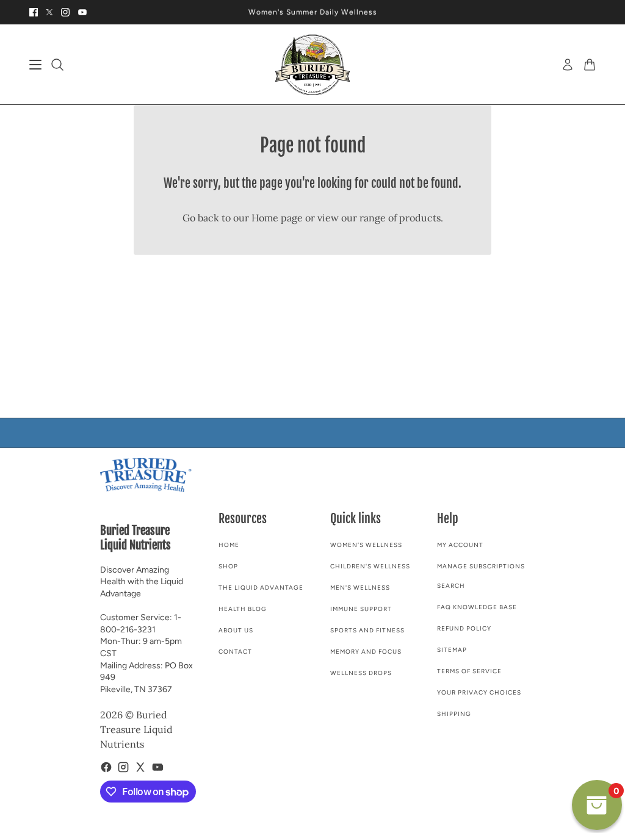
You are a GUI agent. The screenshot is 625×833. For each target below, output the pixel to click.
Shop (228, 566)
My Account (460, 545)
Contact (235, 652)
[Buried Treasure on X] (140, 767)
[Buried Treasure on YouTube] (157, 767)
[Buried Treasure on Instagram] (123, 767)
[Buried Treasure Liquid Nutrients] (312, 64)
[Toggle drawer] (35, 65)
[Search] (57, 65)
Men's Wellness (360, 588)
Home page (277, 218)
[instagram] (65, 12)
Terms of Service (469, 671)
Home (229, 545)
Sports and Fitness (367, 630)
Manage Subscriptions (481, 566)
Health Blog (243, 609)
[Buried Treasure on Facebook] (106, 767)
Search (451, 586)
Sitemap (452, 650)
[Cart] (589, 65)
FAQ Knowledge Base (477, 607)
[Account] (568, 65)
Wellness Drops (361, 673)
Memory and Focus (366, 652)
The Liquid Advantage (261, 588)
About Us (236, 630)
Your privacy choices (479, 692)
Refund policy (464, 628)
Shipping (454, 714)
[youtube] (82, 12)
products (420, 218)
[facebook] (33, 12)
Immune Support (361, 609)
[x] (49, 12)
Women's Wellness (366, 545)
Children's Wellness (370, 566)
